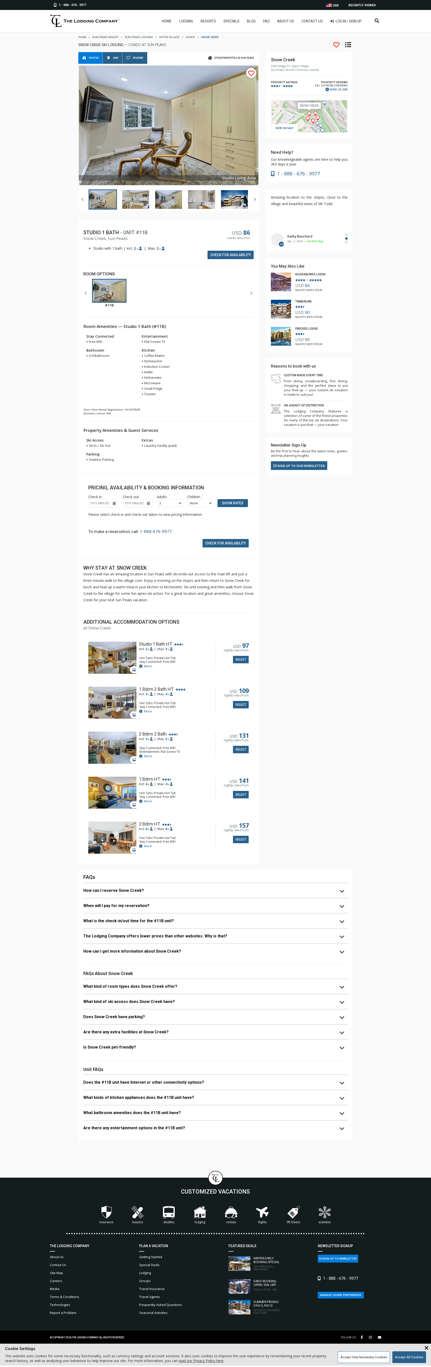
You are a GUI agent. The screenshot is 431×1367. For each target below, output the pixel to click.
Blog (251, 21)
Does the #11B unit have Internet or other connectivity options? (143, 1082)
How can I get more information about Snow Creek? (132, 951)
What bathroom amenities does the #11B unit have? (132, 1112)
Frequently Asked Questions (160, 1304)
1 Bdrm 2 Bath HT (156, 689)
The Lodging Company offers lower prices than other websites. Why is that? (155, 936)
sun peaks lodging (139, 37)
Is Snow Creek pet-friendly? (109, 1047)
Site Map (56, 1273)
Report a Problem (63, 1312)
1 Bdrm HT (149, 779)
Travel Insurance (152, 1289)
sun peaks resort (105, 37)
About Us (285, 21)
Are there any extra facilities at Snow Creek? (126, 1032)
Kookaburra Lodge (310, 274)
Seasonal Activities (153, 1312)
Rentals (231, 1222)
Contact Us (312, 21)
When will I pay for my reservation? (116, 905)
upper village (169, 37)
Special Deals (149, 1265)
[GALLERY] (112, 658)
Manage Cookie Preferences (340, 1295)
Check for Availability (230, 255)
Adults (162, 496)
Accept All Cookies (409, 1357)
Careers (56, 1281)
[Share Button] (379, 1337)
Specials (231, 21)
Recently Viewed (362, 5)
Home (167, 21)
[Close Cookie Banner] (426, 1348)
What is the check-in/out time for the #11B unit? (128, 920)
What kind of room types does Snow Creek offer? (130, 986)
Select (240, 659)
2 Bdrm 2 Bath (153, 734)
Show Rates (232, 503)
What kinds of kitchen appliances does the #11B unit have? (138, 1097)
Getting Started (150, 1257)
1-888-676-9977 (156, 531)
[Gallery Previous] (82, 199)
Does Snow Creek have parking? (114, 1016)
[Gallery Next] (254, 199)
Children (193, 496)
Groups (145, 1281)
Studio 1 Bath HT (155, 644)
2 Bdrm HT (149, 824)
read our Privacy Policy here (201, 1360)
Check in (95, 496)
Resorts (208, 21)
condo (190, 37)
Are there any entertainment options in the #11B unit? (134, 1128)
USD (335, 5)
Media (54, 1289)
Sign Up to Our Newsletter (301, 466)
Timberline (303, 301)
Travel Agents (149, 1296)
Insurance (106, 1222)
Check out (131, 496)
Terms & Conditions (64, 1296)
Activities (325, 1222)
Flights (262, 1222)
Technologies (60, 1304)
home (82, 37)
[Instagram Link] (370, 1337)
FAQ (266, 21)
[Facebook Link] (362, 1337)
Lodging (186, 21)
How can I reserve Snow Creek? (113, 890)
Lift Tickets (293, 1222)
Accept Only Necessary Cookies (363, 1357)
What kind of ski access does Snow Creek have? (129, 1001)
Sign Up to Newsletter (339, 1258)
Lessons (137, 1222)
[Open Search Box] (377, 21)
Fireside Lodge (306, 328)
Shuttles (168, 1222)
